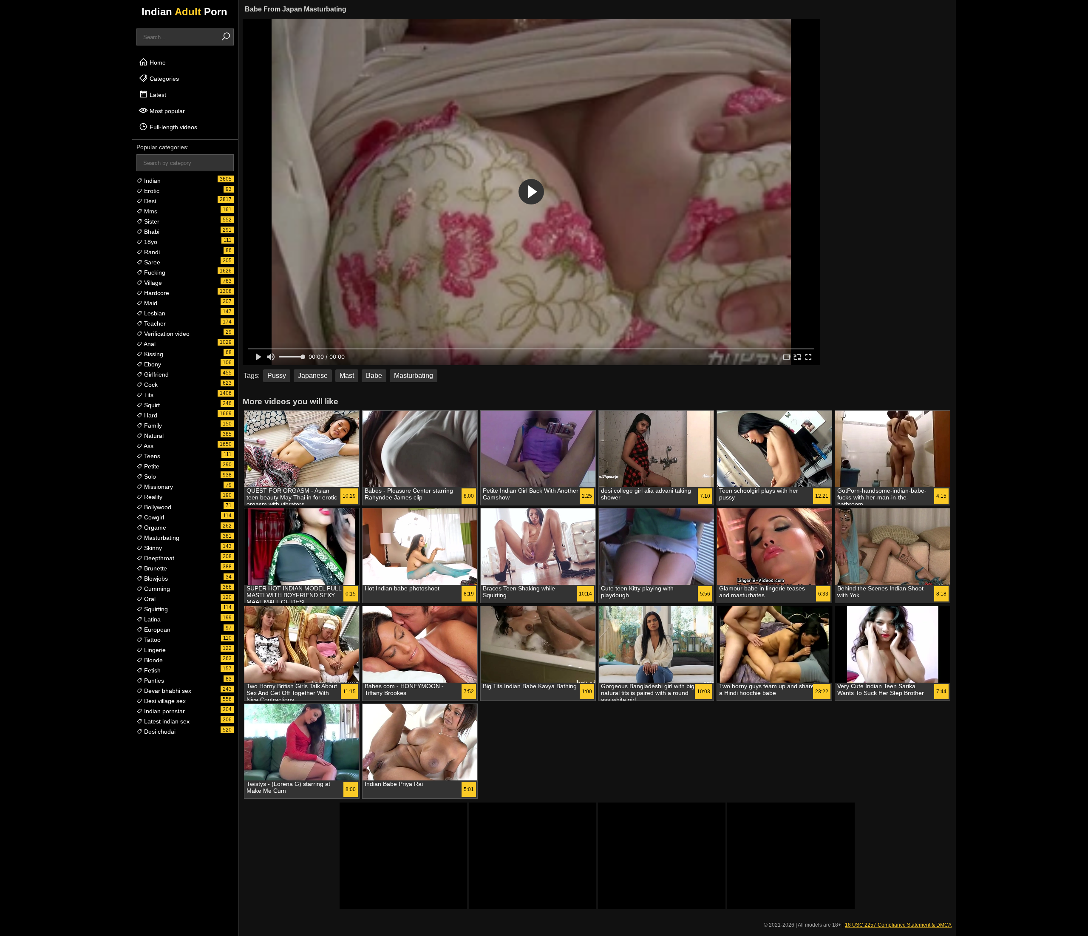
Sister (150, 221)
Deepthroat (158, 558)
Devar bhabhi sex (166, 690)
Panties (153, 680)
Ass (147, 445)
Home (157, 62)
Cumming (156, 588)
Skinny (152, 548)
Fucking (153, 272)
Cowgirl (153, 517)
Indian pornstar (163, 711)
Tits (147, 394)
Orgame (154, 527)
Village (152, 282)
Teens (151, 456)
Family (152, 425)
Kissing (152, 354)
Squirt (151, 405)
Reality (152, 497)
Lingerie (154, 650)
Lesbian (153, 313)
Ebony (151, 364)
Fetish (151, 670)
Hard (149, 415)
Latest (157, 94)
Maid (149, 303)
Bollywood (156, 507)
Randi (151, 252)
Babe (374, 375)
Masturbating (160, 537)
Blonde (152, 660)
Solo (149, 476)
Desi (149, 201)
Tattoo (151, 639)
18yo (149, 241)
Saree (151, 262)
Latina (151, 619)
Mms (149, 211)
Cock (150, 384)
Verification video (166, 333)
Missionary (157, 486)
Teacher (154, 323)
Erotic (150, 190)
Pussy (276, 375)
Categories (163, 78)
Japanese (313, 375)
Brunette (154, 568)
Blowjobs (155, 578)
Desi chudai (159, 731)
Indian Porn (184, 11)
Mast (347, 375)
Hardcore (155, 292)
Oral (149, 599)
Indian (151, 180)
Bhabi (150, 231)
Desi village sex (164, 701)
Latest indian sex (166, 721)
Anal (149, 343)
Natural (153, 435)
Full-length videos (172, 127)
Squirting (155, 609)
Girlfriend (155, 374)
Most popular (166, 111)
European (156, 629)
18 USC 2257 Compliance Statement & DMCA (898, 925)
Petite (150, 466)
